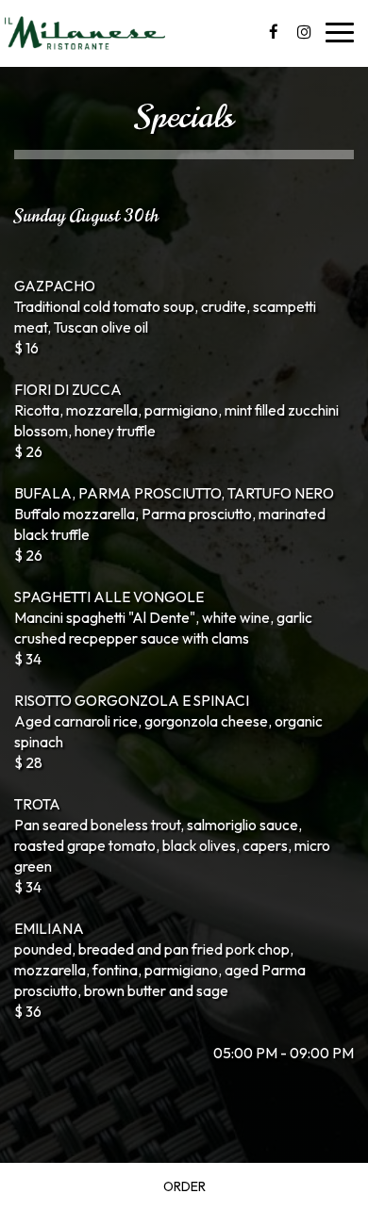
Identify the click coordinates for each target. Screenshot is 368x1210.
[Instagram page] (304, 32)
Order (184, 1186)
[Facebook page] (274, 32)
